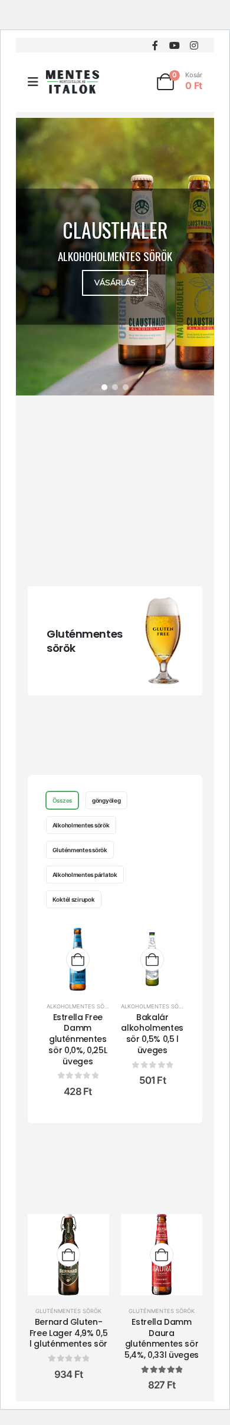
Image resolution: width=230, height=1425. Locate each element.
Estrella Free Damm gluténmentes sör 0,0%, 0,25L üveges (77, 1039)
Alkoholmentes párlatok (84, 874)
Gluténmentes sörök (85, 640)
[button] (115, 257)
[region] (115, 257)
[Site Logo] (72, 82)
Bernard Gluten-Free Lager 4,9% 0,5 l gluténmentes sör (68, 1333)
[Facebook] (154, 45)
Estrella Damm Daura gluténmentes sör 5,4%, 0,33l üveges (161, 1338)
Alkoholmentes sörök (81, 825)
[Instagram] (193, 45)
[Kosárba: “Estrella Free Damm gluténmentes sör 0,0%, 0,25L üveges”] (78, 959)
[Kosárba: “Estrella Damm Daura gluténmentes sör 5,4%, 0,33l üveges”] (161, 1254)
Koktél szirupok (73, 899)
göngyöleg (106, 800)
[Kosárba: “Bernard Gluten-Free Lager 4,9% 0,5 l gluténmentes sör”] (68, 1254)
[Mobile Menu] (37, 82)
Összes (62, 800)
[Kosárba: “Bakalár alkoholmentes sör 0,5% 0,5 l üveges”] (152, 959)
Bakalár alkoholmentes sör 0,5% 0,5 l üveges (152, 1033)
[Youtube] (174, 45)
